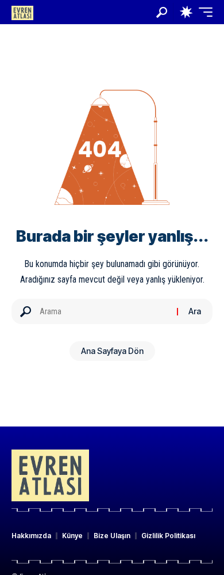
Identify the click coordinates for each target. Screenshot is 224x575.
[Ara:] (104, 311)
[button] (161, 12)
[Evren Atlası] (22, 12)
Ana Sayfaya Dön (112, 351)
